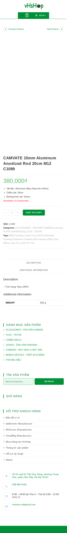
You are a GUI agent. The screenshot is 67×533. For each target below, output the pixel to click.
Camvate (58, 228)
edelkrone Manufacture (19, 423)
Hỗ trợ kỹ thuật (14, 453)
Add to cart (34, 212)
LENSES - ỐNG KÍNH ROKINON (21, 345)
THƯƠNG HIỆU (13, 360)
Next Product (52, 29)
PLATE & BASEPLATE (14, 231)
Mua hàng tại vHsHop (18, 441)
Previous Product (16, 29)
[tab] (33, 263)
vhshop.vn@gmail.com (24, 504)
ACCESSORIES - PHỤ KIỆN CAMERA (34, 228)
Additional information (34, 270)
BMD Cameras (16, 235)
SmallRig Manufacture (18, 435)
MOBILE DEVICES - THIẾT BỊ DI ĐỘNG (25, 355)
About (9, 459)
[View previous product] (5, 29)
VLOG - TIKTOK (34, 231)
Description (33, 263)
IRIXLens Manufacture (19, 429)
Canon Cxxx (30, 235)
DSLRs (40, 235)
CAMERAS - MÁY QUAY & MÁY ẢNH (24, 350)
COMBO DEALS (13, 340)
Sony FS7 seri (27, 243)
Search (49, 381)
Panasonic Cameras (22, 239)
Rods (49, 239)
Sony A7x (15, 243)
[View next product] (61, 29)
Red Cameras (39, 239)
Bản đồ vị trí (13, 417)
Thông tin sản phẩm (17, 447)
